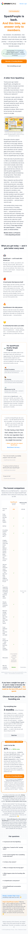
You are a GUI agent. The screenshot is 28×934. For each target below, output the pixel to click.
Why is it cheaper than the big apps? (14, 867)
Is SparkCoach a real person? (12, 880)
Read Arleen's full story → (14, 447)
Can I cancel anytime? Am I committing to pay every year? (14, 855)
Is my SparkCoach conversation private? (12, 887)
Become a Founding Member (14, 61)
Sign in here (16, 895)
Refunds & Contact (22, 929)
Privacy (12, 929)
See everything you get (14, 66)
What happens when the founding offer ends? (14, 874)
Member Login (23, 3)
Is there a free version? (10, 862)
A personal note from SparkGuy (12, 841)
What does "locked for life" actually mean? (13, 848)
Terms (16, 929)
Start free (14, 735)
